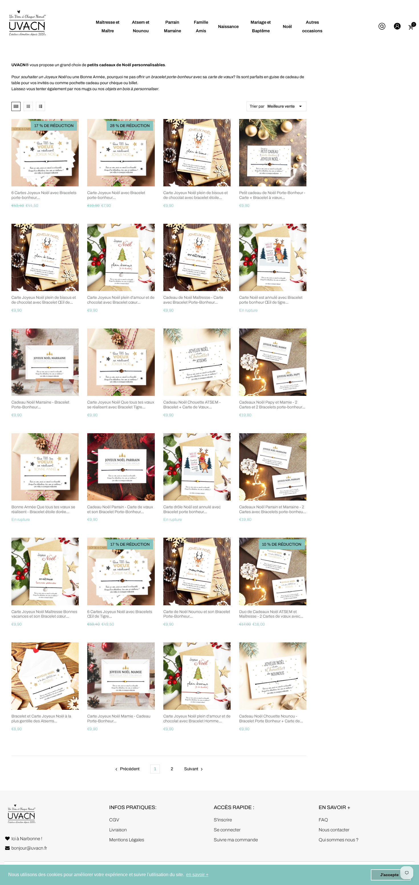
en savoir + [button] (197, 874)
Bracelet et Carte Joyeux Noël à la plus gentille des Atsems (41, 718)
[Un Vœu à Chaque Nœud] (27, 26)
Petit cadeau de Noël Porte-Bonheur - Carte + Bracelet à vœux (272, 195)
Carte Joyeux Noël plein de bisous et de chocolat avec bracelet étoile (195, 195)
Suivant (191, 769)
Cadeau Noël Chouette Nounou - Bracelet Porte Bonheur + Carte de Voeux (269, 721)
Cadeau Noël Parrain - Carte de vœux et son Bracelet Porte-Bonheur (120, 509)
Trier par (257, 106)
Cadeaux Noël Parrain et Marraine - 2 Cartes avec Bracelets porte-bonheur (271, 509)
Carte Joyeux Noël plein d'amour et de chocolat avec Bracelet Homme (197, 718)
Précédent (129, 769)
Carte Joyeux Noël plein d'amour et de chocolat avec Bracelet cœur (120, 300)
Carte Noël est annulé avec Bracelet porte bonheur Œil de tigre (270, 300)
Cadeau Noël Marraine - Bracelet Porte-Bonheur (40, 404)
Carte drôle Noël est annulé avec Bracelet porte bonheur (192, 509)
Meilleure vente (281, 106)
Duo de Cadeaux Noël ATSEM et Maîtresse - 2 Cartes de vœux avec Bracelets (269, 617)
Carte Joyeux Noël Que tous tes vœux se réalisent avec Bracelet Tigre (120, 404)
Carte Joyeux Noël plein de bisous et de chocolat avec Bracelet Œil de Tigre (43, 302)
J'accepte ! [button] (390, 874)
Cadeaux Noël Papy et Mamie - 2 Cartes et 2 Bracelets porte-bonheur (270, 404)
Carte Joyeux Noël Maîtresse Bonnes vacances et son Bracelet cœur (44, 614)
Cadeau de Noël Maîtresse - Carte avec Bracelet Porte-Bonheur (193, 300)
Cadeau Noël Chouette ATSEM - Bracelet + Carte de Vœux (192, 404)
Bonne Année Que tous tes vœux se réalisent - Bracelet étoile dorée (43, 509)
